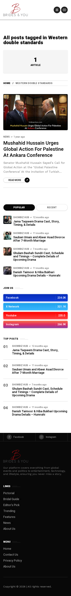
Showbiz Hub (21, 217)
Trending (9, 511)
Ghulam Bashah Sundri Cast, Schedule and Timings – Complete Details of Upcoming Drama (38, 256)
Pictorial (8, 493)
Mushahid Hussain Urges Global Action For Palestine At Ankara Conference (33, 149)
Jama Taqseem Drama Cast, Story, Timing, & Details (36, 223)
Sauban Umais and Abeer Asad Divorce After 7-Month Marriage (39, 239)
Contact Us (10, 554)
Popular (19, 207)
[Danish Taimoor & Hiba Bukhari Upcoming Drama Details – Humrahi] (7, 270)
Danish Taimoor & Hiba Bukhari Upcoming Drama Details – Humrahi (36, 274)
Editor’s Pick (11, 505)
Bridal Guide (11, 499)
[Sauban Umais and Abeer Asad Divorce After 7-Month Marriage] (7, 236)
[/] (57, 10)
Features (9, 517)
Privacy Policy (12, 560)
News (6, 137)
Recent (52, 207)
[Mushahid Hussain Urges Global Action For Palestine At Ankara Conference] (35, 112)
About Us (9, 529)
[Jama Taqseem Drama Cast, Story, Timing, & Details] (7, 220)
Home (6, 83)
